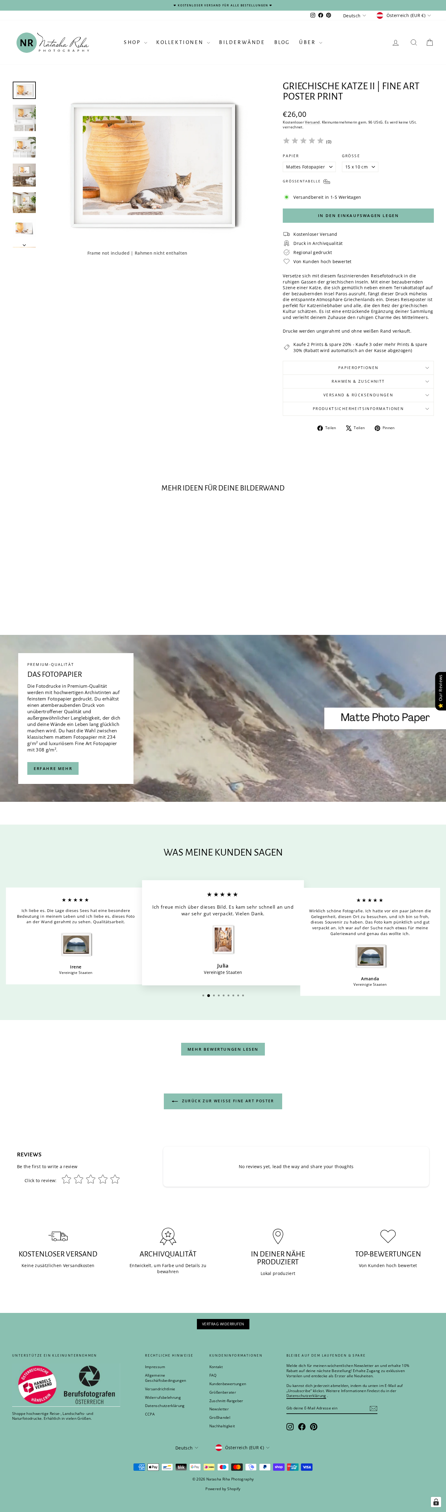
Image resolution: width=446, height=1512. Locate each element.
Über (308, 42)
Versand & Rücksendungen (358, 395)
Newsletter (219, 1409)
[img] (303, 141)
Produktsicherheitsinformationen (358, 408)
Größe (351, 156)
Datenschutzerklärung (165, 1405)
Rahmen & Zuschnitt (358, 381)
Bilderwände (242, 42)
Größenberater (222, 1392)
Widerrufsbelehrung (163, 1397)
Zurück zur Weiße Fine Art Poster (227, 1101)
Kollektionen (180, 42)
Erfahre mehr (53, 768)
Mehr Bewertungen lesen (223, 1049)
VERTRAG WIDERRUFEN (223, 1324)
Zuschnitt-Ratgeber (226, 1400)
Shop (133, 42)
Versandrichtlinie (160, 1389)
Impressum (155, 1366)
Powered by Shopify (222, 1488)
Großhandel (220, 1417)
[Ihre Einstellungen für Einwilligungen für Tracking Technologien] (436, 1502)
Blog (282, 42)
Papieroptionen (358, 367)
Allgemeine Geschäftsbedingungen (165, 1378)
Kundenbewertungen (227, 1383)
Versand (312, 122)
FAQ (213, 1375)
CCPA (150, 1414)
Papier (291, 156)
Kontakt (216, 1366)
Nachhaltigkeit (222, 1426)
